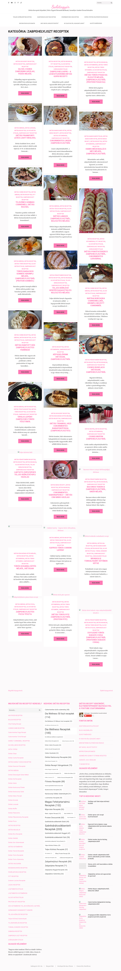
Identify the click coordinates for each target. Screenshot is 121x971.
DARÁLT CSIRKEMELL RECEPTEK (19, 741)
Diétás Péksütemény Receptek (60, 275)
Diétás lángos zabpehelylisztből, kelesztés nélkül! (60, 218)
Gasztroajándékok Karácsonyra (54, 785)
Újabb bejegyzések (106, 690)
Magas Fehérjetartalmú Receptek (57, 803)
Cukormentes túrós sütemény (57, 710)
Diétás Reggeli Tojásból (51, 769)
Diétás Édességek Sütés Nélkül (60, 416)
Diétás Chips (12, 753)
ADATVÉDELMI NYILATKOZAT (89, 726)
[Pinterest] (18, 3)
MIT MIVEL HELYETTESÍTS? (49, 23)
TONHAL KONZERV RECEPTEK (18, 927)
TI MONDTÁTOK (84, 764)
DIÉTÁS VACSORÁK (14, 863)
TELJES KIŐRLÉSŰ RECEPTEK (22, 17)
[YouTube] (12, 3)
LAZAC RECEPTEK (14, 885)
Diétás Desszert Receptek (25, 61)
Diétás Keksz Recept (58, 485)
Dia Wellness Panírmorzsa (51, 725)
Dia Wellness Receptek (57, 731)
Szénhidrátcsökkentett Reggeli (57, 833)
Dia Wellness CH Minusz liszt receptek (58, 721)
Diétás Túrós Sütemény (16, 859)
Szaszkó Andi (31, 52)
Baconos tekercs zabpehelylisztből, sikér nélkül (96, 489)
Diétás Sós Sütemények (16, 842)
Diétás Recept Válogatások (58, 765)
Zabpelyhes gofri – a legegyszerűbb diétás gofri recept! (60, 73)
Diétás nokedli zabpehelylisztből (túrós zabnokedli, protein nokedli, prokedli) (99, 856)
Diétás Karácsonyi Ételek (93, 136)
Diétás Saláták (13, 838)
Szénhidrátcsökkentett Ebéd (57, 822)
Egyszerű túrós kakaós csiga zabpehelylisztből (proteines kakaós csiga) (96, 637)
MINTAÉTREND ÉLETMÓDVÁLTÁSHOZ (91, 743)
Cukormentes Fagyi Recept (17, 732)
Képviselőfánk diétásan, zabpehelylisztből (60, 356)
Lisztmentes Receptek (53, 798)
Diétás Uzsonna (49, 777)
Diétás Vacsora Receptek (65, 777)
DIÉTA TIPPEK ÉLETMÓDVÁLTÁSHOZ (96, 17)
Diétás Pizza (30, 604)
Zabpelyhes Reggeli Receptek (56, 870)
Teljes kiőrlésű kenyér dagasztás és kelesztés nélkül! (60, 290)
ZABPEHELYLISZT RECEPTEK (46, 17)
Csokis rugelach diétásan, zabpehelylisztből (96, 369)
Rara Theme (69, 966)
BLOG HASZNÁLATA (85, 730)
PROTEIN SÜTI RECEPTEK (16, 902)
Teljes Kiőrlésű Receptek (56, 849)
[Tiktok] (21, 3)
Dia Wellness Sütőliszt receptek (54, 737)
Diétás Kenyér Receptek (51, 761)
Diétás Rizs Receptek (15, 834)
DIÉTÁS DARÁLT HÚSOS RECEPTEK (19, 762)
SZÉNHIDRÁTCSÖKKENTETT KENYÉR (20, 910)
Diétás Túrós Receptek (23, 263)
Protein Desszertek (54, 818)
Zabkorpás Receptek (50, 857)
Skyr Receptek (71, 817)
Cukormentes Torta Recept (17, 736)
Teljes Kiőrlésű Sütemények (17, 919)
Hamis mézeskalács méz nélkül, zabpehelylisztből (96, 151)
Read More (25, 93)
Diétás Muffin (89, 429)
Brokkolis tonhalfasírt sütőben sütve (95, 560)
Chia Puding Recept (14, 724)
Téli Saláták (48, 853)
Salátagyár (61, 6)
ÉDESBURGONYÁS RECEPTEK (17, 868)
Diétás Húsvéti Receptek (52, 749)
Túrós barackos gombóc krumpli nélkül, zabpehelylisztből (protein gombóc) (25, 276)
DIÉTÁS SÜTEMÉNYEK (91, 65)
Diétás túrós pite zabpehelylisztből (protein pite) (60, 616)
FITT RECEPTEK (55, 64)
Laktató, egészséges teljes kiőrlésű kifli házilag (25, 474)
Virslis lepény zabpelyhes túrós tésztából (25, 419)
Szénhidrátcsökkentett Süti (57, 837)
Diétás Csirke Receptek (22, 192)
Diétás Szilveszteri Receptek (53, 773)
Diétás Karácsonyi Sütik (57, 130)
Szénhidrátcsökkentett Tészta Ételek (55, 841)
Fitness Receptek (55, 781)
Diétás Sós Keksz (69, 773)
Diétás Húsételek (52, 753)
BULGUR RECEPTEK (14, 720)
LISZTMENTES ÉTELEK (15, 889)
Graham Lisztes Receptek (16, 880)
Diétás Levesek (30, 128)
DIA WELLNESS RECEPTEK (17, 745)
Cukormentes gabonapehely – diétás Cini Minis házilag (60, 494)
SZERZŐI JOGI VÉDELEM (87, 760)
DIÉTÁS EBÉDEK (19, 128)
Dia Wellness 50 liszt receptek (59, 715)
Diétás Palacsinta (14, 813)
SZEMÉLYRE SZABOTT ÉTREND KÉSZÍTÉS (92, 756)
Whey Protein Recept (62, 853)
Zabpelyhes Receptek (56, 866)
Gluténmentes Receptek (53, 789)
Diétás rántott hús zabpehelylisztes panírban (25, 347)
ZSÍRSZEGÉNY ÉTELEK (60, 69)
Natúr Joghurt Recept (53, 813)
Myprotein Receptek (54, 809)
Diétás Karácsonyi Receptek (58, 757)
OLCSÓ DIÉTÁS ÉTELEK (99, 70)
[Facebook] (8, 3)
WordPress (87, 966)
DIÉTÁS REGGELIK (66, 61)
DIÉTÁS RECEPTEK (19, 64)
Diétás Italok (12, 783)
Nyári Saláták (68, 813)
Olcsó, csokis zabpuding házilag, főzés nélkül (25, 71)
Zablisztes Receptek (66, 857)
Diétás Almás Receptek (52, 741)
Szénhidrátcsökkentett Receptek (58, 827)
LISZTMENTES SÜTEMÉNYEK (17, 893)
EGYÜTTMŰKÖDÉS (96, 23)
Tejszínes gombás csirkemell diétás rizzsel (25, 204)
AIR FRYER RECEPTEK (15, 715)
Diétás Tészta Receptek (58, 208)
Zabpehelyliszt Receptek (58, 861)
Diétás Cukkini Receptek (53, 745)
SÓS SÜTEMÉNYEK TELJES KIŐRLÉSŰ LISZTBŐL (24, 906)
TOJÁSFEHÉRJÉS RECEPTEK (17, 923)
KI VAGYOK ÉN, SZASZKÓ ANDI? (74, 23)
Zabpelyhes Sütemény (54, 874)
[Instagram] (15, 3)
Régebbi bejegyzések (15, 690)
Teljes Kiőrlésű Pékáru (52, 845)
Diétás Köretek (13, 800)
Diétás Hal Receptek (14, 779)
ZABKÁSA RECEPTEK (15, 931)
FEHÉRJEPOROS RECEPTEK (70, 17)
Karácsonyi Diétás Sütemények (58, 794)
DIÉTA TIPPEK (12, 749)
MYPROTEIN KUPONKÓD (27, 23)
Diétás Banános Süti (68, 741)
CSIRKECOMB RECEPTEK (16, 728)
